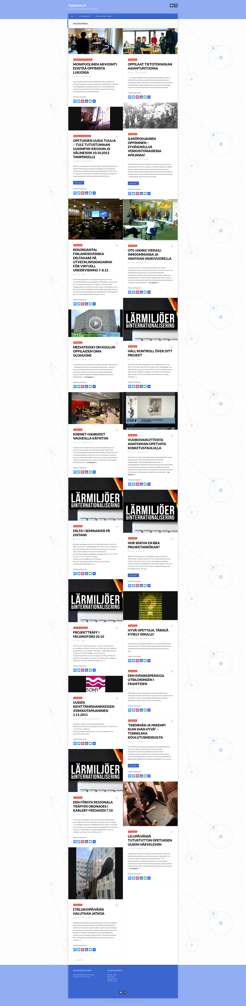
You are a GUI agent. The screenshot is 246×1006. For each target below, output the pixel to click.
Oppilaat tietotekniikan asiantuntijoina (150, 66)
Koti (72, 16)
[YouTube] (172, 5)
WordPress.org (112, 980)
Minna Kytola (143, 741)
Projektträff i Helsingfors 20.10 (88, 634)
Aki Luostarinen (143, 159)
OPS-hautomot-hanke (104, 16)
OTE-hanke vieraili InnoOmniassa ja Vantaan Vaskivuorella (150, 254)
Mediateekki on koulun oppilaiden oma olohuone (94, 351)
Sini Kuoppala (87, 161)
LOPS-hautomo (87, 59)
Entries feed (111, 977)
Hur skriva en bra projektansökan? (144, 545)
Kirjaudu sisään (112, 975)
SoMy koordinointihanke (146, 638)
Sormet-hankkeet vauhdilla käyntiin (90, 436)
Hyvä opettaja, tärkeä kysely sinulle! (148, 632)
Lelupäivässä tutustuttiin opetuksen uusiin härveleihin (150, 840)
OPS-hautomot (87, 76)
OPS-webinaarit (85, 16)
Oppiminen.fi (77, 5)
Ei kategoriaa (77, 59)
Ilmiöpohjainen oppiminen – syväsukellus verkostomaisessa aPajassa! (144, 147)
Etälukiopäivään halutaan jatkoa (88, 911)
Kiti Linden (141, 551)
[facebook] (176, 5)
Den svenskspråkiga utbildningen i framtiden (146, 680)
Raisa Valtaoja (143, 262)
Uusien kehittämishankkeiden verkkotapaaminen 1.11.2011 (93, 708)
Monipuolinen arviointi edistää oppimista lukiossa (95, 68)
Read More (133, 183)
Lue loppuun (154, 282)
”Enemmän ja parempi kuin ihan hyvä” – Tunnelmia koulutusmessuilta (147, 731)
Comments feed (112, 979)
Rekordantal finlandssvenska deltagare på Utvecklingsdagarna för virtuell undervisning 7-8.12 (92, 260)
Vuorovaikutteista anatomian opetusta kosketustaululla (147, 444)
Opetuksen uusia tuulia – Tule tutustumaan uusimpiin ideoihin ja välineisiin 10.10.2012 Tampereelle (94, 149)
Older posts (79, 960)
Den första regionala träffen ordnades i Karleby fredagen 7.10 (93, 806)
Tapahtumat (87, 136)
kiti (85, 274)
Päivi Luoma (87, 917)
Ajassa (76, 628)
